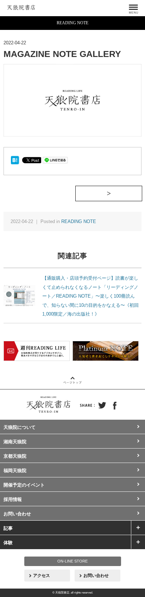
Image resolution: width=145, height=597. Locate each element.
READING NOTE (78, 221)
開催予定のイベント (24, 485)
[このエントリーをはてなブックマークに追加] (15, 159)
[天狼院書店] (21, 6)
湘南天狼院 (15, 441)
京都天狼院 (15, 456)
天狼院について (20, 427)
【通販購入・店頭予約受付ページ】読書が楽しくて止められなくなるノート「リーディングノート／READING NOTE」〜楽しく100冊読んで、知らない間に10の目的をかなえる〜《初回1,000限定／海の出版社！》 (90, 296)
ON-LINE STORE (72, 561)
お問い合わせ (17, 513)
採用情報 (13, 499)
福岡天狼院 (15, 470)
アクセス (41, 575)
